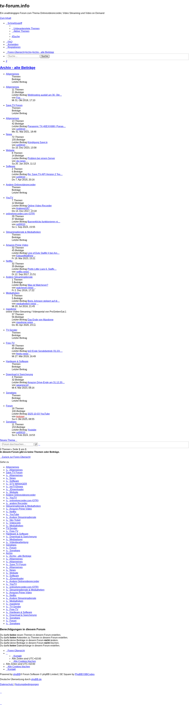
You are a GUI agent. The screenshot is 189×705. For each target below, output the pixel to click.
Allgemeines (12, 74)
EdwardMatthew (24, 255)
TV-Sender (11, 330)
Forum (9, 406)
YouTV (157, 31)
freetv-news (22, 353)
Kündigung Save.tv (38, 142)
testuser (20, 416)
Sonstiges (11, 393)
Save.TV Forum (14, 105)
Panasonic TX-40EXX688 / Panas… (47, 126)
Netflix (9, 261)
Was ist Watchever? (38, 285)
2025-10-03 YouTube (39, 414)
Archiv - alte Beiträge (17, 68)
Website (10, 150)
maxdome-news (24, 322)
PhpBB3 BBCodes (84, 674)
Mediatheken (12, 293)
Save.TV (158, 23)
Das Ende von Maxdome (40, 319)
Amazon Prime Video (17, 245)
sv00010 (20, 129)
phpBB (16, 674)
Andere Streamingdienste (19, 277)
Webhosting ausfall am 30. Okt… (45, 95)
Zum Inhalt (5, 18)
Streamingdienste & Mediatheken (23, 232)
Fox (19, 97)
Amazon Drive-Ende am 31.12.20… (46, 382)
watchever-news (24, 287)
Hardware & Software (17, 361)
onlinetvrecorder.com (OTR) (169, 27)
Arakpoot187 (23, 208)
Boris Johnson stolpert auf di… (44, 301)
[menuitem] (26, 28)
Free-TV (10, 343)
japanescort (22, 385)
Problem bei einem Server (41, 158)
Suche (44, 56)
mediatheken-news (26, 303)
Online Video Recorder (40, 205)
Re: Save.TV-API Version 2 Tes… (45, 174)
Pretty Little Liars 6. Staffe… (42, 269)
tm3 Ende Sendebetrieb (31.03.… (45, 351)
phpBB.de (36, 679)
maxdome (11, 309)
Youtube (32, 430)
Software (10, 166)
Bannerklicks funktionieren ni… (44, 221)
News (9, 134)
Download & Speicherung (19, 374)
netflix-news (22, 271)
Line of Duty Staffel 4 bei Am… (44, 253)
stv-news (21, 161)
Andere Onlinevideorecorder (21, 184)
